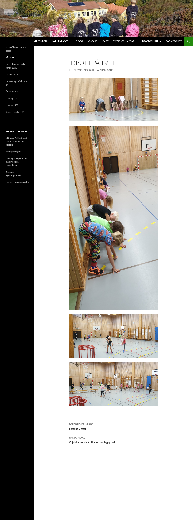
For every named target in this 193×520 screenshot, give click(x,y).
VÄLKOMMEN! (40, 41)
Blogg (79, 41)
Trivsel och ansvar (123, 41)
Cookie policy (174, 41)
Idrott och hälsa (151, 41)
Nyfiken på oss (60, 41)
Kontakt (92, 41)
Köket (105, 41)
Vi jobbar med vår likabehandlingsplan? (92, 440)
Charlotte (106, 70)
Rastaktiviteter (81, 426)
